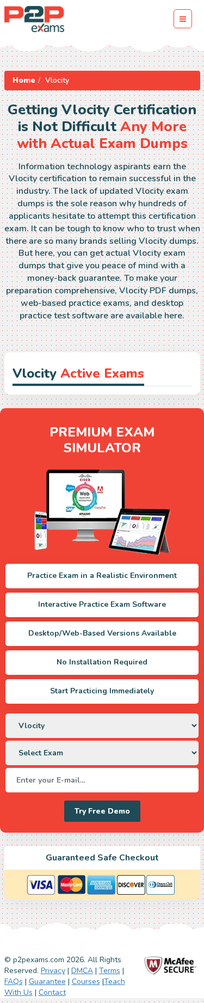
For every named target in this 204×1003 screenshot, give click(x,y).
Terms (109, 970)
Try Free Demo (102, 811)
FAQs (13, 981)
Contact (52, 992)
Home (24, 80)
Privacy (53, 970)
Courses (86, 981)
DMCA (82, 970)
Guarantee (47, 981)
